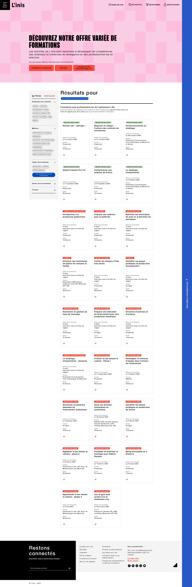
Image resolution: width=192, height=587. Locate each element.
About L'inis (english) (87, 561)
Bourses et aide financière (112, 549)
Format (35, 190)
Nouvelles (83, 549)
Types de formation (40, 162)
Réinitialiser (49, 96)
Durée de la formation (41, 183)
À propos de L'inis (86, 546)
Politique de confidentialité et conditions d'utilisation (113, 562)
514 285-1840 (133, 558)
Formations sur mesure (88, 558)
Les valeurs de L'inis (109, 552)
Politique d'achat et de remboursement (110, 557)
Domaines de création (41, 101)
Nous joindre (133, 561)
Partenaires (106, 546)
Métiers (35, 128)
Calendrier (83, 552)
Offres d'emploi (85, 555)
